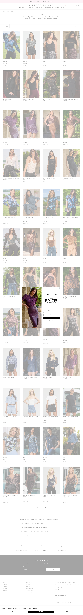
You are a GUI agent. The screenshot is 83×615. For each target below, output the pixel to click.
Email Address (46, 308)
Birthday (45, 312)
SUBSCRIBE (51, 318)
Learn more (34, 608)
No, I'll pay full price (51, 320)
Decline (67, 611)
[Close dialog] (59, 288)
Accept (41, 611)
